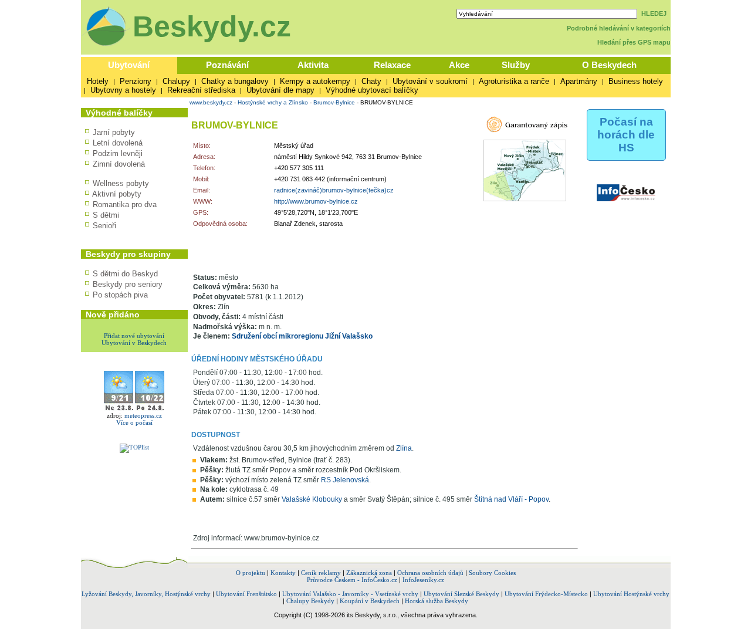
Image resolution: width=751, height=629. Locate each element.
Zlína (404, 448)
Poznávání (227, 65)
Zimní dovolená (119, 164)
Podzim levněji (118, 153)
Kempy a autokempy (315, 81)
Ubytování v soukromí (430, 81)
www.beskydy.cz (211, 102)
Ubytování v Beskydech (134, 342)
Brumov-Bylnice (334, 102)
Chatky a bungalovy (235, 81)
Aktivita (313, 65)
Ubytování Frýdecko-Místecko (546, 593)
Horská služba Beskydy (436, 600)
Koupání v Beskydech (370, 600)
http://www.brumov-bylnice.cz (316, 201)
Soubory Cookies (492, 572)
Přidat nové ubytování (134, 335)
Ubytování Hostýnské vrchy (631, 593)
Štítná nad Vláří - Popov (511, 499)
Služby (516, 65)
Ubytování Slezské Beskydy (461, 593)
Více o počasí (134, 422)
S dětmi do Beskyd (125, 273)
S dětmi (106, 215)
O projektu (250, 572)
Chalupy (176, 81)
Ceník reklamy (321, 572)
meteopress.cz (143, 415)
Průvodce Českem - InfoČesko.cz (352, 579)
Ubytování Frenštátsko (246, 593)
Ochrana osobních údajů (430, 572)
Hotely (98, 81)
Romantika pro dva (125, 204)
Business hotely (635, 81)
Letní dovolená (118, 142)
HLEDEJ (654, 13)
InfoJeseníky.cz (423, 579)
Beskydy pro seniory (128, 284)
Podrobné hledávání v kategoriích (619, 28)
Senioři (104, 225)
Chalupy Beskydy (310, 600)
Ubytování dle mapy (280, 90)
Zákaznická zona (369, 572)
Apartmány (578, 81)
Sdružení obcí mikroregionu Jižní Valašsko (302, 336)
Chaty (371, 81)
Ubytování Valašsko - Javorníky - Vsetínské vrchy (350, 593)
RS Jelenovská (345, 480)
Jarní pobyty (114, 132)
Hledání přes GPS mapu (634, 42)
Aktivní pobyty (116, 194)
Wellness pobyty (121, 183)
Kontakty (283, 572)
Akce (459, 65)
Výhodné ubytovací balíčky (372, 90)
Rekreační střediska (201, 90)
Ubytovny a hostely (123, 90)
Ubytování (129, 65)
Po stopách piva (120, 294)
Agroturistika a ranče (514, 81)
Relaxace (392, 65)
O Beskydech (609, 65)
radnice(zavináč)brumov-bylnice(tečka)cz (334, 190)
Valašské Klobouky (312, 499)
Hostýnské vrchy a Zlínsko (273, 102)
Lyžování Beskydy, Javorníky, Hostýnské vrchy (146, 593)
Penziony (135, 81)
